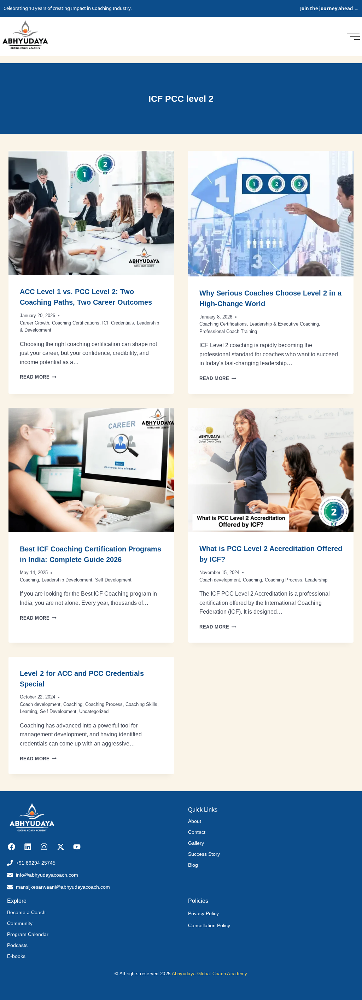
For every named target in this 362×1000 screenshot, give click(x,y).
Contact (196, 832)
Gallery (196, 843)
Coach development (219, 580)
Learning (28, 711)
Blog (193, 865)
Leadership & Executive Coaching (284, 324)
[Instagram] (44, 846)
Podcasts (17, 945)
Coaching (29, 580)
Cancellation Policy (209, 925)
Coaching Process (283, 580)
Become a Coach (26, 912)
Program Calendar (27, 934)
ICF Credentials (118, 323)
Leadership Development (67, 580)
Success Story (204, 854)
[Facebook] (11, 846)
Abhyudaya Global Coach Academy (209, 973)
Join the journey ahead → (329, 8)
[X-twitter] (60, 846)
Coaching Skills (141, 704)
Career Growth (34, 323)
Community (20, 923)
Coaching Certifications (75, 323)
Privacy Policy (203, 913)
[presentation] (91, 213)
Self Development (113, 580)
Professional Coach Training (228, 331)
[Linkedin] (27, 846)
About (194, 821)
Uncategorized (94, 711)
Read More (38, 377)
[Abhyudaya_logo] (25, 35)
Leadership (316, 580)
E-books (16, 956)
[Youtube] (76, 846)
